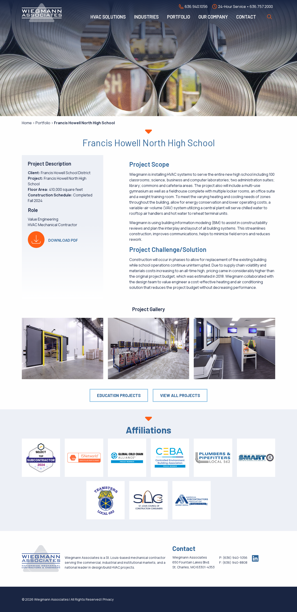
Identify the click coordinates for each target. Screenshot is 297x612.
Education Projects (119, 395)
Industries (146, 17)
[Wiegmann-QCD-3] (62, 348)
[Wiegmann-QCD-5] (234, 348)
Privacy (108, 599)
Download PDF (63, 240)
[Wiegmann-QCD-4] (148, 348)
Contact (246, 17)
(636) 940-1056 (235, 557)
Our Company (213, 17)
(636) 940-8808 (235, 562)
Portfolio (178, 17)
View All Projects (180, 395)
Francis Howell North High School (84, 122)
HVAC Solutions (108, 17)
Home (27, 122)
